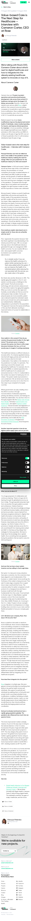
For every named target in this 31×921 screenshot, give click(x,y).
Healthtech (4, 39)
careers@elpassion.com (7, 868)
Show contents (15, 59)
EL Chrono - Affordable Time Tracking (7, 900)
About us (3, 890)
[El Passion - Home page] (5, 2)
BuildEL (3, 903)
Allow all (15, 481)
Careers (3, 888)
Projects (3, 886)
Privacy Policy (3, 914)
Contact (3, 892)
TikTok (20, 892)
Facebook (21, 883)
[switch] (27, 462)
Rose (19, 105)
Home (2, 881)
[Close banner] (28, 434)
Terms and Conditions (10, 914)
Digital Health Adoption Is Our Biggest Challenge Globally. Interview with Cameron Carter (17, 787)
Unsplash (17, 333)
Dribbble (20, 897)
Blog (2, 895)
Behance (20, 899)
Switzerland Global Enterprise (10, 421)
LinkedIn (20, 881)
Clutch (20, 895)
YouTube (20, 886)
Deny (15, 485)
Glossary (3, 897)
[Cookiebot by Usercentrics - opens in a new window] (20, 434)
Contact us (6, 851)
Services (3, 883)
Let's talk (23, 2)
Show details (23, 477)
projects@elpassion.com (7, 862)
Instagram (20, 888)
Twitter (20, 890)
